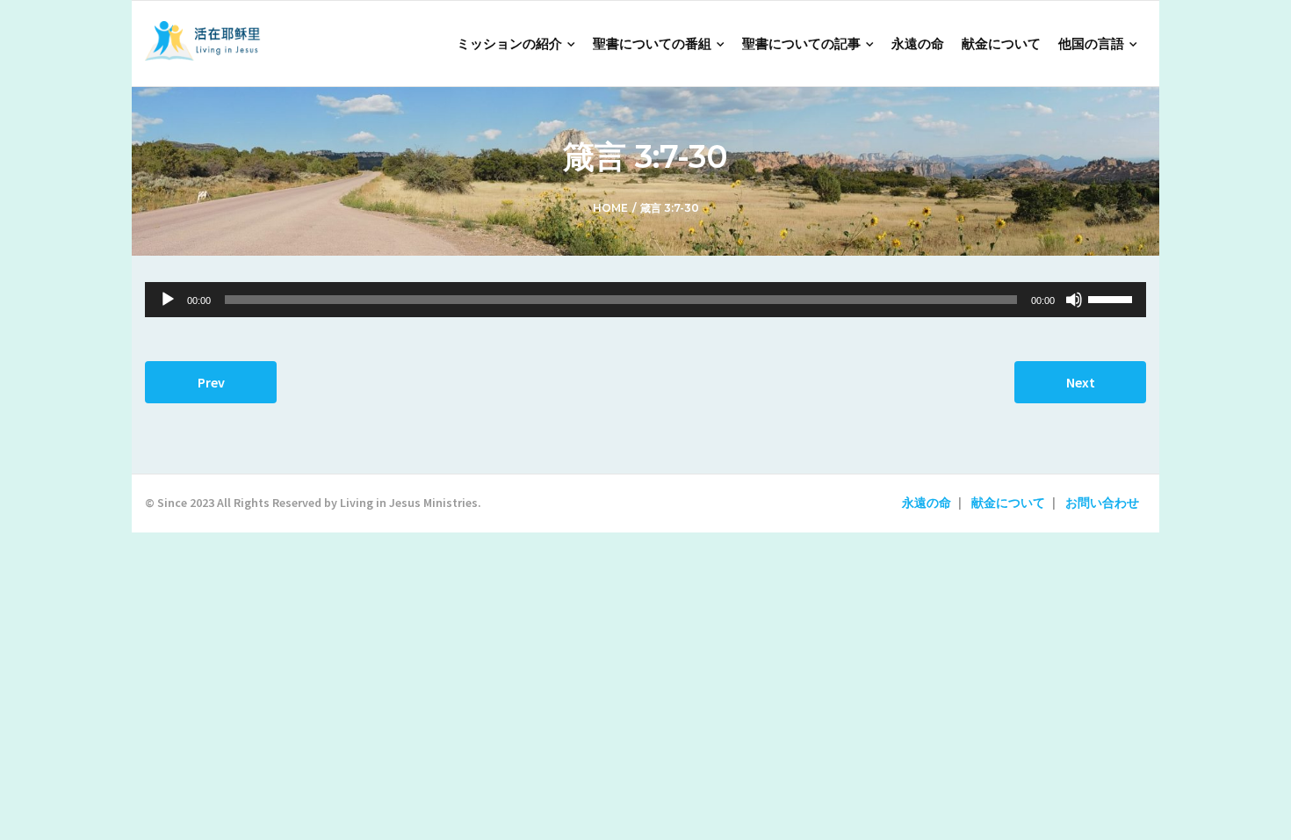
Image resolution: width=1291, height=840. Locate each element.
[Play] (168, 299)
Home (610, 207)
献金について (1008, 503)
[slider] (1112, 298)
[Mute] (1074, 299)
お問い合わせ (1102, 503)
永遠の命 (926, 503)
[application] (645, 299)
